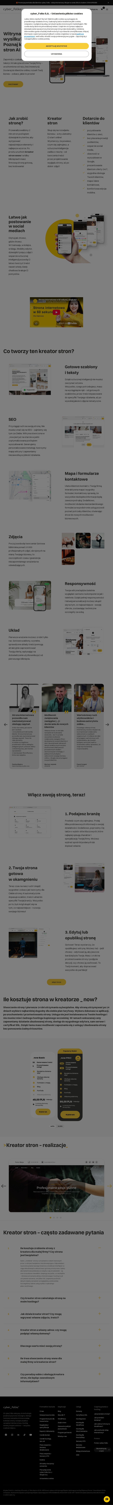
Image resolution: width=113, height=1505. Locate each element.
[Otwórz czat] (107, 1499)
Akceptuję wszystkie (56, 46)
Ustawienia (56, 54)
